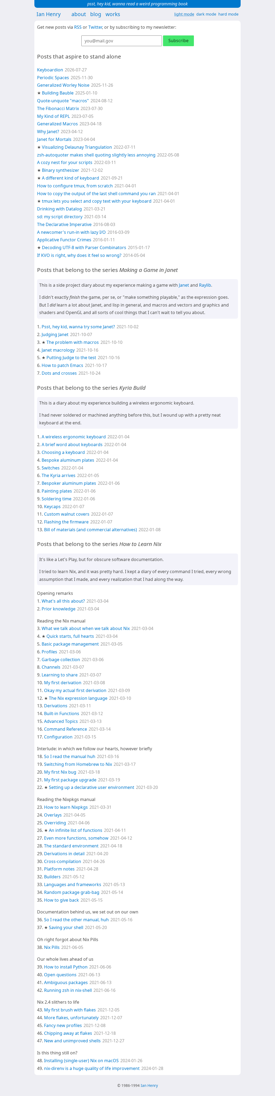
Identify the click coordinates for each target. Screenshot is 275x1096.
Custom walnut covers (66, 514)
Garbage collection (61, 659)
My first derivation (62, 683)
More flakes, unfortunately (71, 1018)
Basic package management (70, 644)
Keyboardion (50, 70)
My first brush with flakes (70, 1010)
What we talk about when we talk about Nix (86, 628)
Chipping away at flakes (68, 1033)
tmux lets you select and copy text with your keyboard (96, 201)
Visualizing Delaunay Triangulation (77, 147)
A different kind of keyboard (70, 178)
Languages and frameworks (72, 884)
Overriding (55, 823)
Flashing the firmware (66, 522)
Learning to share (60, 675)
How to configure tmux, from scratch (75, 186)
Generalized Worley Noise (63, 85)
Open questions (60, 975)
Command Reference (65, 729)
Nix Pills (52, 947)
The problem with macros (72, 342)
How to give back (61, 900)
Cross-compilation (62, 861)
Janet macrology (58, 350)
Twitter (95, 27)
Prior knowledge (58, 609)
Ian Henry (49, 14)
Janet (184, 285)
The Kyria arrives (58, 475)
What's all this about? (63, 601)
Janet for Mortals (54, 139)
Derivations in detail (64, 854)
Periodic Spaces (53, 78)
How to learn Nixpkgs (66, 807)
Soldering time (56, 499)
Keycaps (52, 506)
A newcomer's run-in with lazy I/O (71, 232)
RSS (78, 27)
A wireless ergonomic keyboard (74, 437)
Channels (51, 667)
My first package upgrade (70, 780)
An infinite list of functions (75, 830)
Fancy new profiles (63, 1025)
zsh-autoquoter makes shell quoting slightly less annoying (96, 155)
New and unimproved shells (72, 1041)
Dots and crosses (59, 373)
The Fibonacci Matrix (58, 108)
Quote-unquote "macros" (63, 101)
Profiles (49, 652)
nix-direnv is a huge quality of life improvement (92, 1068)
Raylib (205, 285)
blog (95, 14)
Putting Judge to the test (71, 358)
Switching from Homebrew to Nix (78, 764)
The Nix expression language (78, 698)
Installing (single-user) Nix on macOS (81, 1061)
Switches (51, 468)
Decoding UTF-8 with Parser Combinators (84, 247)
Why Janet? (48, 131)
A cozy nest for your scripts (64, 162)
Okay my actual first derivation (75, 690)
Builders (52, 877)
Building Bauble (58, 93)
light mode (184, 14)
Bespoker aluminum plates (69, 483)
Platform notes (59, 869)
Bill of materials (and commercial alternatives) (90, 530)
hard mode (228, 14)
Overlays (53, 815)
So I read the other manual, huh (76, 920)
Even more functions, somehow (76, 838)
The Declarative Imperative (64, 224)
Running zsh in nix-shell (68, 990)
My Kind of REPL (53, 116)
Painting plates (57, 491)
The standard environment (71, 846)
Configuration (58, 737)
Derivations (55, 706)
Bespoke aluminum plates (68, 460)
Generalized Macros (57, 124)
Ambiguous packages (66, 982)
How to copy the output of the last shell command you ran (96, 193)
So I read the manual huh (69, 756)
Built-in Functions (61, 713)
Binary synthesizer (60, 170)
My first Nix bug (60, 772)
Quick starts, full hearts (70, 636)
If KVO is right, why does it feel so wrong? (79, 255)
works (113, 14)
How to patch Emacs (62, 365)
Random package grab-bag (71, 892)
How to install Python (66, 967)
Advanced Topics (61, 721)
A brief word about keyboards (72, 444)
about (78, 14)
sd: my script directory (59, 217)
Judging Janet (55, 334)
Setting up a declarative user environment (91, 787)
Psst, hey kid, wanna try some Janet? (78, 327)
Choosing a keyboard (63, 452)
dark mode (206, 14)
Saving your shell (66, 927)
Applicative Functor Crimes (64, 240)
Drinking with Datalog (59, 209)
